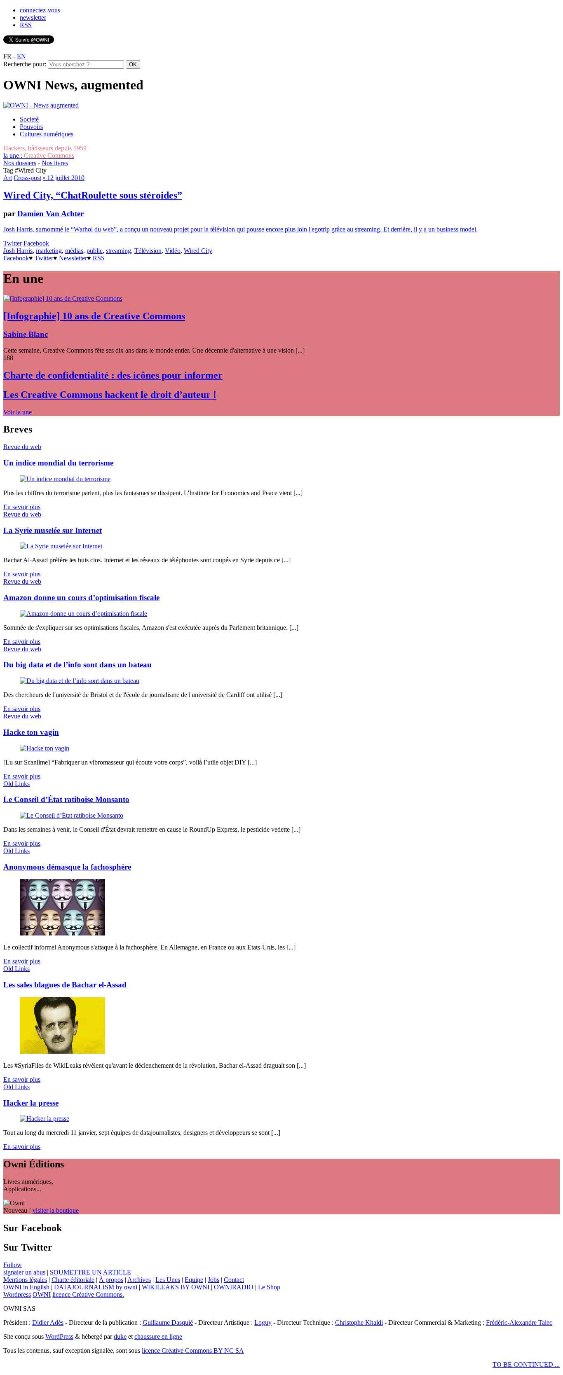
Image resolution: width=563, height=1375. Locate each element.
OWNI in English (26, 1287)
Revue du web (22, 446)
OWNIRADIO (233, 1287)
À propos (111, 1279)
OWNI (42, 1294)
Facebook (36, 243)
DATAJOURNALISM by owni (95, 1287)
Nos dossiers (19, 162)
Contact (234, 1279)
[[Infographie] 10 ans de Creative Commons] (62, 298)
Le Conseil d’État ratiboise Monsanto (66, 799)
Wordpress (17, 1294)
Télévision (148, 250)
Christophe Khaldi (359, 1322)
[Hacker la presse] (44, 1118)
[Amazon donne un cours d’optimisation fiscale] (83, 613)
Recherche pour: (24, 64)
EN (21, 56)
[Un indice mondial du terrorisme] (65, 478)
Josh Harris (18, 250)
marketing (49, 250)
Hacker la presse (31, 1103)
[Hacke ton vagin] (44, 748)
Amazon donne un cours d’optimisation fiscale (81, 597)
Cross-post (27, 177)
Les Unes (167, 1279)
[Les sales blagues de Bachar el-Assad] (62, 1051)
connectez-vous (40, 10)
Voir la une (17, 412)
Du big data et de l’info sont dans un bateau (77, 664)
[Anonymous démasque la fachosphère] (62, 933)
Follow (12, 1264)
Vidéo (173, 250)
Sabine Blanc (25, 334)
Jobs (213, 1279)
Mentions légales (25, 1279)
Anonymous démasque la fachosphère (67, 867)
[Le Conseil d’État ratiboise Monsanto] (71, 815)
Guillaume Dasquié (168, 1322)
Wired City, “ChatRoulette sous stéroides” (92, 195)
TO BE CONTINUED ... (526, 1364)
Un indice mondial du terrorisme (58, 462)
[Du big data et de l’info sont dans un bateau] (79, 680)
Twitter (12, 243)
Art (7, 177)
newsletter (33, 17)
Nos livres (55, 162)
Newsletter (73, 258)
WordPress (59, 1336)
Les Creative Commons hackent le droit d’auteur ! (109, 394)
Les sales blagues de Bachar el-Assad (65, 984)
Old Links (16, 783)
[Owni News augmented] (41, 105)
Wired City (198, 250)
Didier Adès (47, 1322)
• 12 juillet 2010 (63, 177)
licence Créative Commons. (88, 1294)
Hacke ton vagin (31, 732)
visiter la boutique (56, 1210)
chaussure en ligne (158, 1336)
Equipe (194, 1279)
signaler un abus (24, 1272)
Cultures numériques (46, 134)
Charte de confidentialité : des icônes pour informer (113, 375)
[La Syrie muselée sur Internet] (61, 546)
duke (120, 1336)
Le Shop (269, 1287)
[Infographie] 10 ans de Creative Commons (94, 316)
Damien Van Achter (50, 213)
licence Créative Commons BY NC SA (193, 1350)
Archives (139, 1279)
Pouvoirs (31, 126)
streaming (118, 250)
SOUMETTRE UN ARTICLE (90, 1272)
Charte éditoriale (73, 1279)
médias (74, 250)
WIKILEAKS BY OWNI (175, 1287)
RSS (26, 24)
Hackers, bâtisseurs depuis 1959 (45, 148)
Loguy (263, 1322)
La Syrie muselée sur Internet (52, 530)
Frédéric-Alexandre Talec (519, 1322)
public (95, 250)
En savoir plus (21, 506)
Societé (29, 119)
